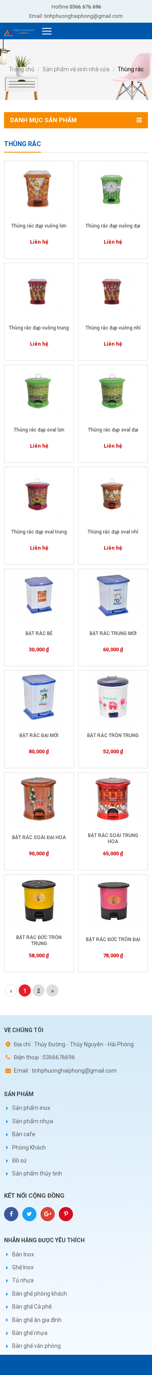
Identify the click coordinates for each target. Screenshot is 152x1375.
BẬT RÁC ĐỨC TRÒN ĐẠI (113, 939)
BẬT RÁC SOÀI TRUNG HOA (113, 838)
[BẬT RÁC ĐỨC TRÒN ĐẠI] (113, 901)
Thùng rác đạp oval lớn (39, 430)
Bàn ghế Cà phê (32, 1306)
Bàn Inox (23, 1254)
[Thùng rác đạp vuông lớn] (39, 187)
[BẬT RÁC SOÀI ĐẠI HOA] (39, 799)
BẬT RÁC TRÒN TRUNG (113, 735)
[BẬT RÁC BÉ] (39, 595)
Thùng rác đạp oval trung (39, 532)
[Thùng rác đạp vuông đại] (113, 187)
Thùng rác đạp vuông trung (39, 328)
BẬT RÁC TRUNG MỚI (113, 633)
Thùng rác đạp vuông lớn (38, 226)
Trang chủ (21, 69)
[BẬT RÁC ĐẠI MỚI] (39, 697)
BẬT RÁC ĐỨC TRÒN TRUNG (39, 940)
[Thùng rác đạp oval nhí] (113, 493)
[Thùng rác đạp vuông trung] (39, 289)
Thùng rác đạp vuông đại (113, 226)
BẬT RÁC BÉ (39, 633)
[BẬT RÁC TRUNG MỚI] (113, 595)
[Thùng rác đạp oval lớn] (39, 391)
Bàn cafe (23, 1134)
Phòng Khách (29, 1147)
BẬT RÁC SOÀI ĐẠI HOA (39, 837)
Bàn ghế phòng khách (39, 1293)
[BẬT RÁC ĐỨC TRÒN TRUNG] (39, 901)
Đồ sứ (19, 1160)
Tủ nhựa (23, 1280)
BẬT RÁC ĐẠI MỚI (38, 735)
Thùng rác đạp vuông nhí (113, 328)
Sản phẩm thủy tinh (37, 1173)
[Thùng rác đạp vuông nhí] (113, 289)
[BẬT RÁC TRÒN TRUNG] (113, 697)
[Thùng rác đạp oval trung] (39, 493)
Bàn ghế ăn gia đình (37, 1320)
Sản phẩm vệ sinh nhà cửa (76, 69)
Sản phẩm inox (31, 1108)
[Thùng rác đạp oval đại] (113, 391)
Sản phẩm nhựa (32, 1121)
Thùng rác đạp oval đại (113, 430)
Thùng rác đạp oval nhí (113, 532)
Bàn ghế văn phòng (36, 1346)
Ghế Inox (23, 1267)
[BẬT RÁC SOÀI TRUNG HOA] (113, 799)
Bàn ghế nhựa (29, 1333)
